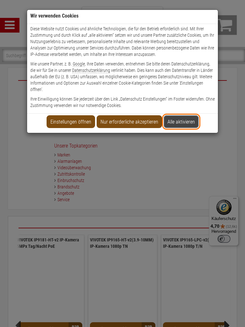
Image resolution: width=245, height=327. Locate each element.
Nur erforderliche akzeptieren (129, 122)
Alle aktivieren (181, 122)
